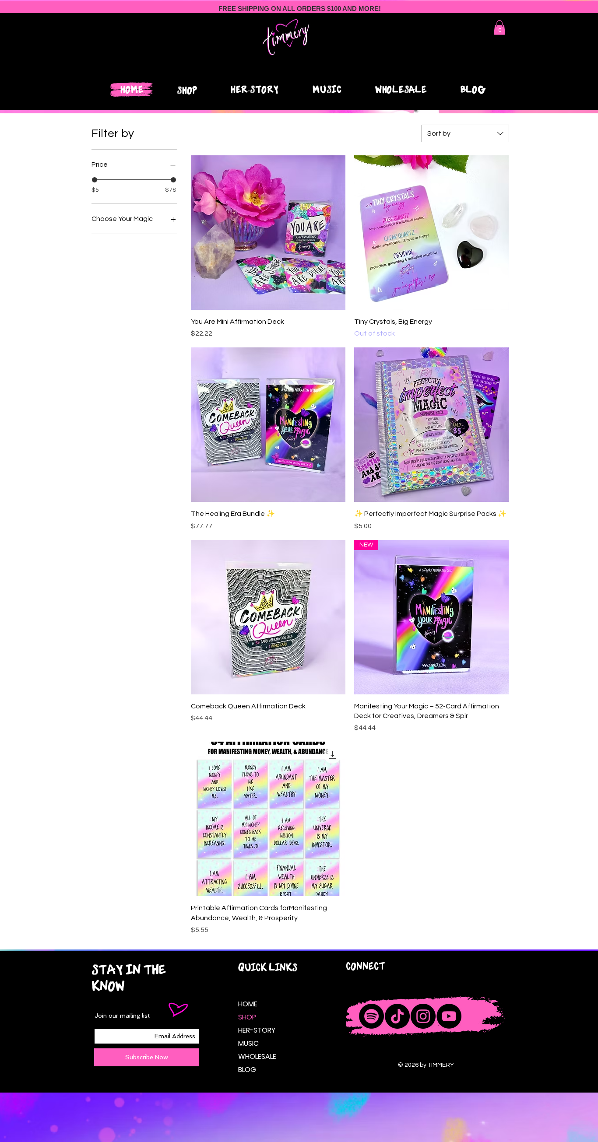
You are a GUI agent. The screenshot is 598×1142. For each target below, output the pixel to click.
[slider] (94, 180)
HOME (247, 1004)
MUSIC (248, 1043)
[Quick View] (268, 232)
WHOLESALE (255, 1056)
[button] (499, 27)
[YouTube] (448, 1016)
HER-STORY (255, 1030)
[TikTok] (397, 1016)
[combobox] (465, 133)
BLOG (247, 1070)
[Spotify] (371, 1016)
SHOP (247, 1017)
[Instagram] (423, 1016)
